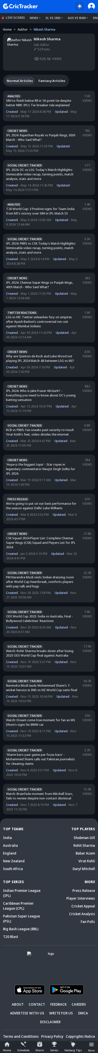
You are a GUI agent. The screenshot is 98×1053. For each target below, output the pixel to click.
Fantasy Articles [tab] (51, 80)
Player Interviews (80, 898)
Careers (79, 1004)
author (23, 29)
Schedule (23, 1050)
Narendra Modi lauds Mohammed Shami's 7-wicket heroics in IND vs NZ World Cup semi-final (41, 687)
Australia (10, 845)
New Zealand (14, 861)
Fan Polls (88, 921)
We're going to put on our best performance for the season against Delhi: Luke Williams (41, 505)
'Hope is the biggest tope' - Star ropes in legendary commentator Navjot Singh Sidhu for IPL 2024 (40, 469)
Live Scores (15, 18)
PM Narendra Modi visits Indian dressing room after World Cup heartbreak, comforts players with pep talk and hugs (40, 581)
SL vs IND (53, 18)
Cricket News (17, 131)
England (9, 853)
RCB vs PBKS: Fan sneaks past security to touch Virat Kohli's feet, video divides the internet (40, 432)
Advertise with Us (27, 1013)
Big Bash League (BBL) (20, 928)
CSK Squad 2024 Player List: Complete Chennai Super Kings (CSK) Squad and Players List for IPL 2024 (40, 542)
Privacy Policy (52, 1036)
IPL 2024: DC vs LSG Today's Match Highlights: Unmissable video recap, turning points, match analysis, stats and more (39, 174)
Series (54, 1050)
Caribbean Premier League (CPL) (18, 906)
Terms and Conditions (21, 1036)
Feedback (58, 1004)
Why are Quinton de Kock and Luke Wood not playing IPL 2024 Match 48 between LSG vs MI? (40, 358)
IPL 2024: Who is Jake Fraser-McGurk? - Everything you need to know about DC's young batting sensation (41, 395)
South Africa (13, 868)
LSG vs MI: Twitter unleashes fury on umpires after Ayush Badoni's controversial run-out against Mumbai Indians (39, 321)
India (7, 837)
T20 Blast (10, 936)
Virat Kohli (86, 861)
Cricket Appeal (83, 906)
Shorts (39, 1050)
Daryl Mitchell (84, 868)
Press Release (18, 499)
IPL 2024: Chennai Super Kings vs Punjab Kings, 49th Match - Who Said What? (39, 284)
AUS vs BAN (77, 18)
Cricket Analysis (82, 913)
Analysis (14, 96)
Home (7, 1050)
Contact (37, 1004)
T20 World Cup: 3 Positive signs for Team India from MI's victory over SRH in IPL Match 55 (40, 211)
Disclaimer (50, 1021)
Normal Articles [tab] (20, 80)
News (34, 18)
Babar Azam (85, 853)
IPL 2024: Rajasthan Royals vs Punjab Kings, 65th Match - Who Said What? (40, 137)
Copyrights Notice (80, 1036)
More (91, 1050)
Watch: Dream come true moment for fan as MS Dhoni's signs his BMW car (40, 722)
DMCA (83, 1013)
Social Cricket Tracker (25, 165)
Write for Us (61, 1013)
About (18, 1004)
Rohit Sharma (84, 845)
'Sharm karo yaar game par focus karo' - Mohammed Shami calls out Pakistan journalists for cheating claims (40, 759)
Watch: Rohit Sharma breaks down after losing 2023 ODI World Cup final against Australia (39, 653)
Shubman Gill (84, 837)
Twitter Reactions (22, 312)
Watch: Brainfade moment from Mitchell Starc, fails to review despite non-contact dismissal (39, 795)
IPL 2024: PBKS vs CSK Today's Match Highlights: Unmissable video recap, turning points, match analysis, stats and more (41, 248)
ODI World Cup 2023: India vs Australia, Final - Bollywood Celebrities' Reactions (39, 618)
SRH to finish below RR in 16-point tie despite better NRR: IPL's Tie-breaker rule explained (38, 102)
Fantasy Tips (73, 1050)
